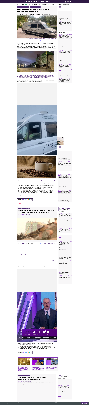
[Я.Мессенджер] (29, 199)
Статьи (30, 1)
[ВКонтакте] (26, 199)
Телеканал (36, 1)
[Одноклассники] (28, 199)
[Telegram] (25, 199)
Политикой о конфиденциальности (7, 403)
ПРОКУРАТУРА (26, 208)
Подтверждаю (84, 403)
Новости (24, 1)
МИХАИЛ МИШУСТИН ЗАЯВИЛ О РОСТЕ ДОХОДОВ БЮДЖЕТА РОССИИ (51, 4)
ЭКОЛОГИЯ (20, 208)
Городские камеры (45, 1)
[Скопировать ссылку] (31, 199)
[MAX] (23, 199)
